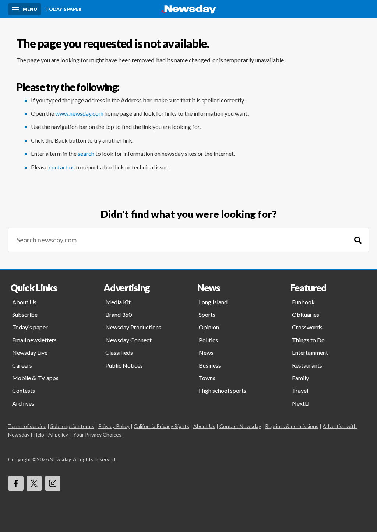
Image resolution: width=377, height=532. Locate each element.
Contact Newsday (240, 426)
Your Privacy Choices (97, 434)
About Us (24, 301)
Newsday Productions (133, 326)
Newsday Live (29, 352)
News (206, 352)
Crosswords (307, 326)
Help (39, 434)
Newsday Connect (128, 339)
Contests (23, 390)
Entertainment (310, 352)
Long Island (213, 301)
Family (300, 377)
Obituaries (305, 314)
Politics (208, 339)
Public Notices (124, 365)
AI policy (58, 434)
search (86, 153)
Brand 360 (118, 314)
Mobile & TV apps (35, 377)
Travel (300, 390)
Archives (23, 403)
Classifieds (119, 352)
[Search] (358, 240)
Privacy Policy (114, 426)
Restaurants (307, 365)
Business (210, 365)
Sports (207, 314)
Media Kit (118, 301)
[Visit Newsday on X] (34, 483)
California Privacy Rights (161, 426)
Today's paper (30, 326)
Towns (207, 377)
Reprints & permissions (291, 426)
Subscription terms (72, 426)
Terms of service (27, 426)
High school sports (222, 390)
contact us (62, 167)
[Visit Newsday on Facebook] (16, 483)
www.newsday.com (79, 113)
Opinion (209, 326)
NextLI (301, 403)
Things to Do (308, 339)
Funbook (303, 301)
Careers (22, 365)
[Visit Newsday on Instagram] (52, 483)
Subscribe (25, 314)
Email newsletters (34, 339)
